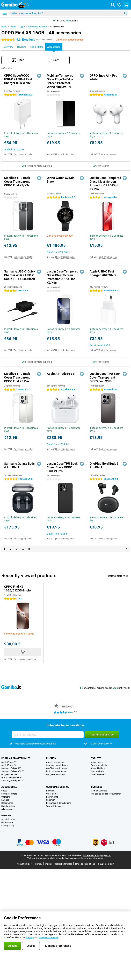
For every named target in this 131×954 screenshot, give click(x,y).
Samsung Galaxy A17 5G (12, 780)
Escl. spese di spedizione (25, 659)
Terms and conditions (85, 864)
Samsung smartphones (57, 765)
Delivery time (52, 797)
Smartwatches (8, 806)
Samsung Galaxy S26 (11, 768)
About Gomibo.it (24, 864)
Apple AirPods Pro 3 (61, 373)
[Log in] (112, 5)
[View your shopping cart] (126, 5)
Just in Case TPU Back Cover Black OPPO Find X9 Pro (62, 467)
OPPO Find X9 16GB (37, 27)
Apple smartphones (55, 762)
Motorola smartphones (56, 771)
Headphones (7, 803)
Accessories (9, 786)
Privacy (38, 864)
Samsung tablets (99, 765)
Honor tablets (97, 771)
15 (29, 548)
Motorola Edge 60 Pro (11, 777)
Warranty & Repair (54, 806)
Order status (51, 794)
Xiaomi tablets (98, 768)
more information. (95, 858)
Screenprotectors (9, 794)
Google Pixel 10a (9, 774)
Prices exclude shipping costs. (97, 855)
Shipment (50, 800)
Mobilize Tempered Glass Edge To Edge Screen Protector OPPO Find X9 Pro (60, 81)
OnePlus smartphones (56, 768)
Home (4, 27)
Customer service (57, 786)
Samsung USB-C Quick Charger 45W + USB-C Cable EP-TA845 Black (19, 275)
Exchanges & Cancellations (58, 803)
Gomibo (6, 815)
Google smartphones (56, 774)
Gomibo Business (99, 791)
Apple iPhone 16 (9, 765)
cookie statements (48, 937)
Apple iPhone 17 (9, 762)
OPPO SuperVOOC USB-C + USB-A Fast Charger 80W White (18, 79)
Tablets (96, 758)
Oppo (22, 27)
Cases (4, 791)
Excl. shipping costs (23, 154)
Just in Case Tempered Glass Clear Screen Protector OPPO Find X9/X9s (62, 277)
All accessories (57, 27)
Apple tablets (97, 762)
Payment (50, 791)
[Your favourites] (119, 5)
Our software (7, 822)
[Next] (126, 549)
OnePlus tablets (98, 774)
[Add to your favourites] (39, 76)
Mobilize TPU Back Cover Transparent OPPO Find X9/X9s (17, 181)
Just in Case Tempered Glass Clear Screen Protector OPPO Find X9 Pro (105, 183)
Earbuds (5, 800)
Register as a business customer (106, 794)
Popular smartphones (15, 758)
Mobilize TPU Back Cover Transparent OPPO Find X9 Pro (17, 377)
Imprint (48, 864)
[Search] (125, 13)
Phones (51, 758)
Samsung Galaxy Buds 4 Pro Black (19, 465)
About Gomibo (8, 819)
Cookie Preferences (63, 864)
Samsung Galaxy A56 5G (12, 771)
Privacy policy (7, 825)
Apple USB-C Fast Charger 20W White (103, 273)
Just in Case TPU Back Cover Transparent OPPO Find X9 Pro (105, 377)
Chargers (5, 797)
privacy (30, 937)
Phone (13, 27)
